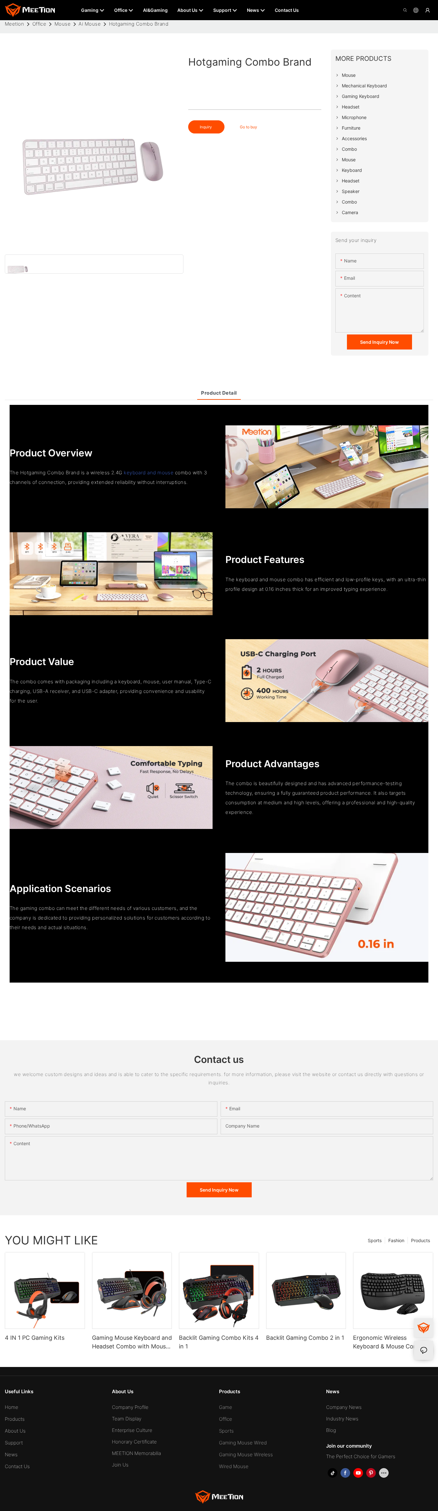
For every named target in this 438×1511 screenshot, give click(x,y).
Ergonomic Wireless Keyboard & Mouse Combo (389, 1342)
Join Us (120, 1465)
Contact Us (17, 1466)
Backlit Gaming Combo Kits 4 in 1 (219, 1342)
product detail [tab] (219, 393)
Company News (344, 1407)
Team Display (126, 1419)
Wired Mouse (233, 1466)
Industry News (342, 1419)
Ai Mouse (90, 24)
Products (420, 1240)
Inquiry (206, 127)
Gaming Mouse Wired (243, 1443)
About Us (15, 1431)
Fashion (396, 1240)
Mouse (63, 24)
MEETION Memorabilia (136, 1453)
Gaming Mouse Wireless (246, 1454)
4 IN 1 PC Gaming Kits (34, 1337)
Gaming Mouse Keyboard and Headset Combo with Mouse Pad (132, 1342)
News (11, 1454)
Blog (331, 1430)
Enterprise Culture (132, 1430)
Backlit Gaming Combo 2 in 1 (305, 1337)
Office (39, 24)
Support (14, 1443)
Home (11, 1407)
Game (225, 1407)
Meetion (14, 24)
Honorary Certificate (134, 1442)
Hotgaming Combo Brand (138, 24)
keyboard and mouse (148, 473)
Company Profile (130, 1407)
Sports (375, 1240)
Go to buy (248, 127)
